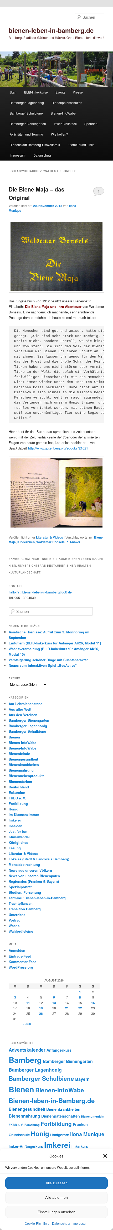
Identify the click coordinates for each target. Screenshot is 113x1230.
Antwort (74, 542)
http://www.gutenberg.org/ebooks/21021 (58, 448)
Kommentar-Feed (23, 961)
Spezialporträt (20, 886)
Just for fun (18, 831)
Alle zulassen (57, 1183)
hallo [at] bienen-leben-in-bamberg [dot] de (40, 592)
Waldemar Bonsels (50, 542)
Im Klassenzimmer (24, 814)
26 (41, 1013)
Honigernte (59, 1134)
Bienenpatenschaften (67, 102)
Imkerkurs (79, 1146)
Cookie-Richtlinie (37, 1223)
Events (60, 92)
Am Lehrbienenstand (26, 703)
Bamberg (25, 1059)
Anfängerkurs (59, 1050)
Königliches (18, 842)
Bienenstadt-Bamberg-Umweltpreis (35, 144)
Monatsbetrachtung (24, 864)
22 (80, 1008)
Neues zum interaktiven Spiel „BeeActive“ (43, 665)
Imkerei (15, 820)
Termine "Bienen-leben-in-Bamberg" (38, 897)
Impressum (80, 1223)
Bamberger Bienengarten (28, 123)
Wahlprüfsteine (21, 931)
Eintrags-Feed (20, 956)
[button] (105, 1156)
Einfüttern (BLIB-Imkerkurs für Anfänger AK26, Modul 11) (55, 642)
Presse (78, 92)
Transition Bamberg (25, 908)
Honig (13, 809)
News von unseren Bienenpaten (34, 875)
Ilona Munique (87, 1134)
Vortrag (14, 920)
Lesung (15, 847)
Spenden (90, 123)
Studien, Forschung (25, 892)
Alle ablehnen (56, 1197)
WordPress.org (21, 967)
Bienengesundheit (23, 759)
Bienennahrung (21, 770)
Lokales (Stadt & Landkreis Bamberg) (39, 858)
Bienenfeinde (19, 753)
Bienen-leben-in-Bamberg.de (52, 1100)
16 (93, 1002)
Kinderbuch (26, 542)
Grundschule (19, 1134)
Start (13, 92)
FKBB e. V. (17, 797)
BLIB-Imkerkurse (36, 92)
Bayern (82, 1079)
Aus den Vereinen (23, 714)
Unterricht (17, 914)
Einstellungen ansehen (56, 1212)
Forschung (32, 1125)
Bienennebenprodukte (26, 775)
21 (67, 1008)
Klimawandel (19, 836)
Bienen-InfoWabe (63, 113)
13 (54, 1002)
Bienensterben (20, 781)
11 (28, 1002)
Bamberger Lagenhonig (27, 102)
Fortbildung (18, 803)
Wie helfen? (59, 134)
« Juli (27, 1024)
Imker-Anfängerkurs (26, 1146)
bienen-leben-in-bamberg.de (51, 30)
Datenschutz (61, 1223)
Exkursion (17, 792)
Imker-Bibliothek (65, 123)
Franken (80, 1124)
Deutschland (19, 786)
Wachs (14, 925)
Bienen (14, 737)
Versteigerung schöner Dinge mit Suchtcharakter (48, 659)
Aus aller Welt (20, 709)
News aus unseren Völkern (30, 870)
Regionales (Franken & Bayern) (34, 881)
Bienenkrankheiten (24, 764)
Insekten (15, 825)
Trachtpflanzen (21, 903)
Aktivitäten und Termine (26, 134)
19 (41, 1008)
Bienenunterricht (92, 1116)
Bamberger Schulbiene (26, 113)
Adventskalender (27, 1050)
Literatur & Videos (49, 537)
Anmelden (17, 950)
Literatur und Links (81, 144)
